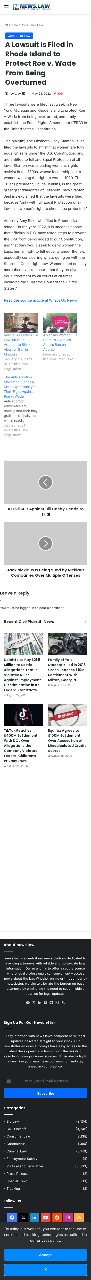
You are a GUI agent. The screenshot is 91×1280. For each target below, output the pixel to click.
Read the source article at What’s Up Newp (40, 300)
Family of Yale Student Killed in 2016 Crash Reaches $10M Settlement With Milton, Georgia (67, 669)
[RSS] (63, 1003)
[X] (34, 1003)
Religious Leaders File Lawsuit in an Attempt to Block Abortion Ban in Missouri (21, 344)
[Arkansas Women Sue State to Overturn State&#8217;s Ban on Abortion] (60, 323)
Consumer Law (32, 25)
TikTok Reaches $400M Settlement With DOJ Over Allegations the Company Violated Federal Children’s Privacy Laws (21, 745)
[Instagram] (57, 1003)
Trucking (13, 1188)
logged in (27, 608)
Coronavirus (16, 1144)
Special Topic (17, 1181)
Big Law (13, 1121)
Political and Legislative (25, 1166)
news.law (15, 93)
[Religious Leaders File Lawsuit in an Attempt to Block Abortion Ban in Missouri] (21, 323)
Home (13, 25)
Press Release (18, 1174)
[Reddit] (51, 1003)
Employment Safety (22, 1159)
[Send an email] (23, 93)
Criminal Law (17, 1151)
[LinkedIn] (40, 1003)
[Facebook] (28, 1003)
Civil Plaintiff (16, 1129)
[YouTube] (46, 1003)
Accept (45, 1255)
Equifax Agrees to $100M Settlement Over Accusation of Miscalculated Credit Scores (67, 740)
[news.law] (31, 7)
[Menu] (6, 8)
